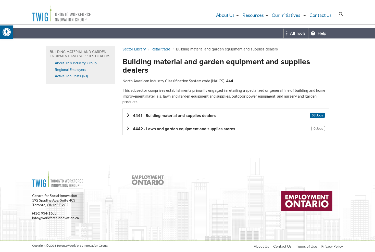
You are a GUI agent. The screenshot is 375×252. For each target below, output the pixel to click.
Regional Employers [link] (70, 69)
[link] (6, 32)
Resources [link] (253, 15)
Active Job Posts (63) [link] (71, 76)
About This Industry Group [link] (76, 63)
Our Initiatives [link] (286, 15)
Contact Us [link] (320, 15)
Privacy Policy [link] (332, 246)
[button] (226, 115)
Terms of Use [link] (306, 246)
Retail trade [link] (161, 49)
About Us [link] (225, 15)
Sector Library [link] (134, 49)
